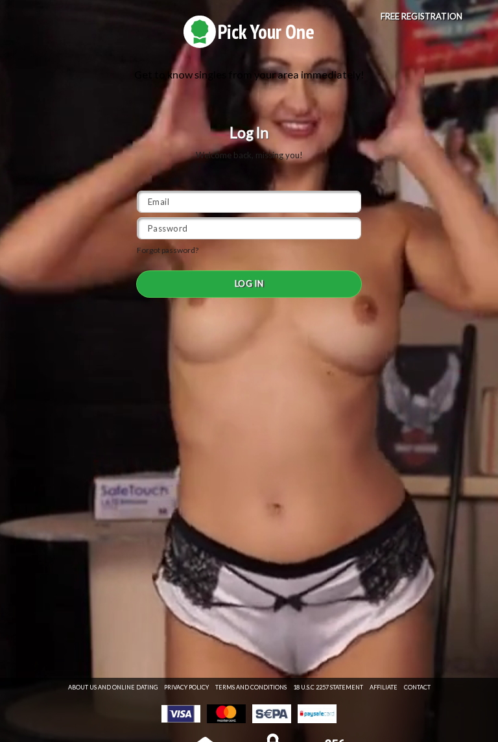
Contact (417, 687)
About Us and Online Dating (113, 687)
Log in (249, 283)
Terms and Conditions (251, 687)
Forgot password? (167, 250)
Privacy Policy (186, 687)
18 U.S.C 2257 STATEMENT (328, 687)
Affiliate (383, 687)
